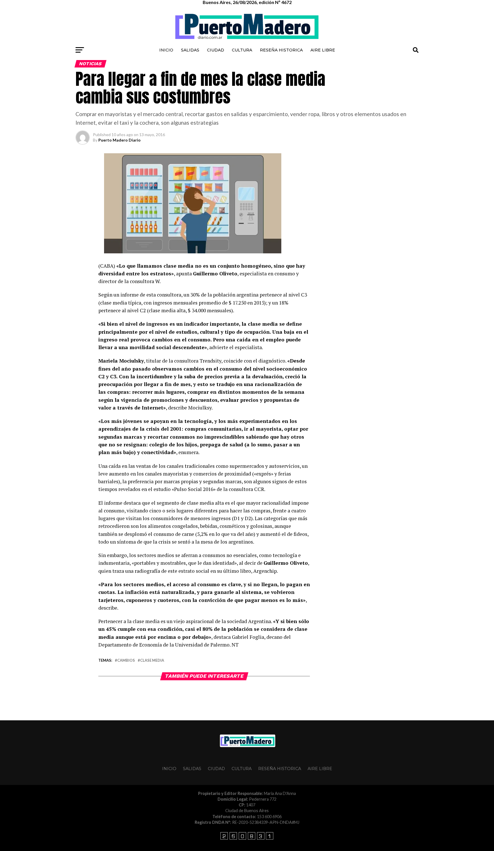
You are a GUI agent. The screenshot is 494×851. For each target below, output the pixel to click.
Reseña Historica (281, 50)
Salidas (190, 50)
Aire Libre (322, 50)
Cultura (242, 50)
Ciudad (215, 50)
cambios (126, 660)
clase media (152, 660)
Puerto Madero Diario (119, 140)
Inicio (166, 50)
